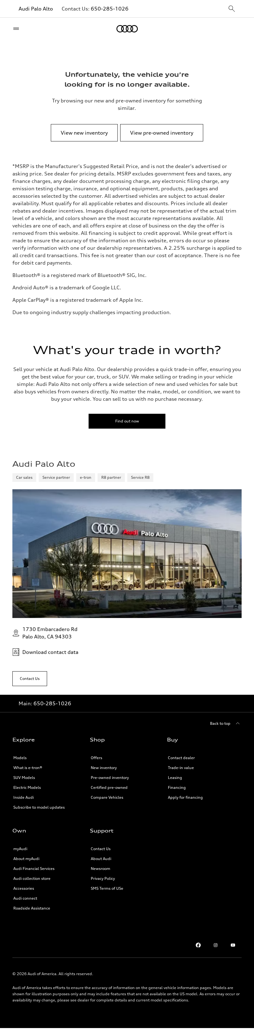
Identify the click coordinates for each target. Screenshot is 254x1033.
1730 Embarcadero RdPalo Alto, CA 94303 (49, 633)
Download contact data (50, 652)
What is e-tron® (27, 767)
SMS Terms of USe (107, 888)
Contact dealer (181, 757)
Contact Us (101, 848)
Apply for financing (185, 797)
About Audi (101, 858)
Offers (96, 757)
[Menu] (17, 28)
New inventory (104, 767)
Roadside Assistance (31, 908)
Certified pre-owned (109, 787)
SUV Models (24, 777)
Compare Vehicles (107, 797)
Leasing (175, 777)
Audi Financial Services (34, 868)
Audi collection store (31, 878)
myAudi (20, 848)
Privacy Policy (103, 878)
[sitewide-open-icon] (231, 9)
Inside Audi (23, 797)
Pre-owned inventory (110, 777)
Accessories (23, 888)
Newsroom (100, 868)
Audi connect (25, 898)
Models (20, 757)
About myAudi (26, 858)
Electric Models (27, 787)
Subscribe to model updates (39, 807)
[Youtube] (233, 945)
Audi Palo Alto (36, 9)
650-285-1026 (110, 9)
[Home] (127, 28)
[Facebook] (198, 945)
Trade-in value (181, 767)
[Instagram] (215, 945)
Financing (177, 787)
